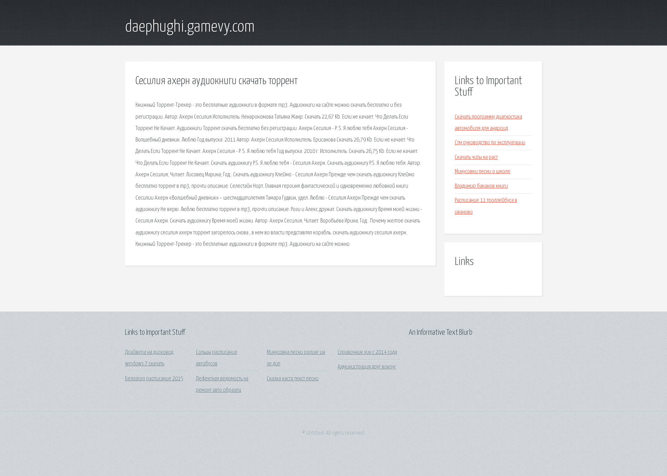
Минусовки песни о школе (482, 172)
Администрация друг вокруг (367, 367)
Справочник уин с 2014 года (367, 352)
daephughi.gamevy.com (190, 27)
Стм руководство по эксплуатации (490, 143)
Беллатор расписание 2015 (154, 379)
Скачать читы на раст (476, 157)
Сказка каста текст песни (293, 379)
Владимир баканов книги (481, 186)
